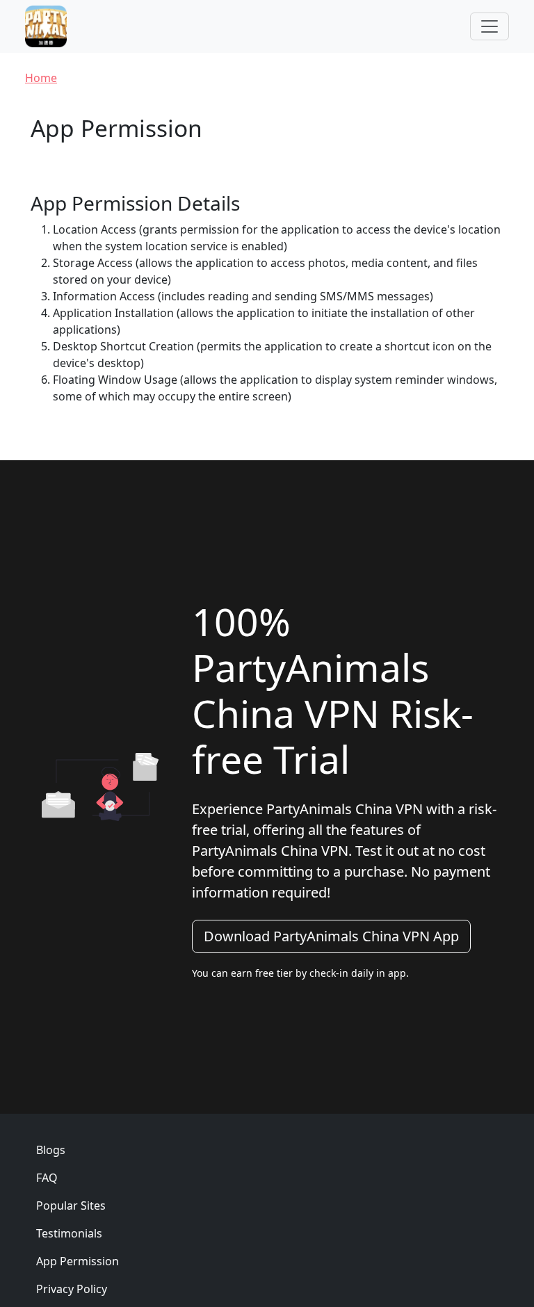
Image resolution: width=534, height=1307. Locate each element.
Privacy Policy (71, 1289)
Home (41, 78)
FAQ (47, 1177)
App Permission (77, 1261)
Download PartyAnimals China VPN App (331, 936)
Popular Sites (71, 1205)
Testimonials (69, 1233)
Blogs (50, 1150)
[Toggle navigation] (489, 26)
